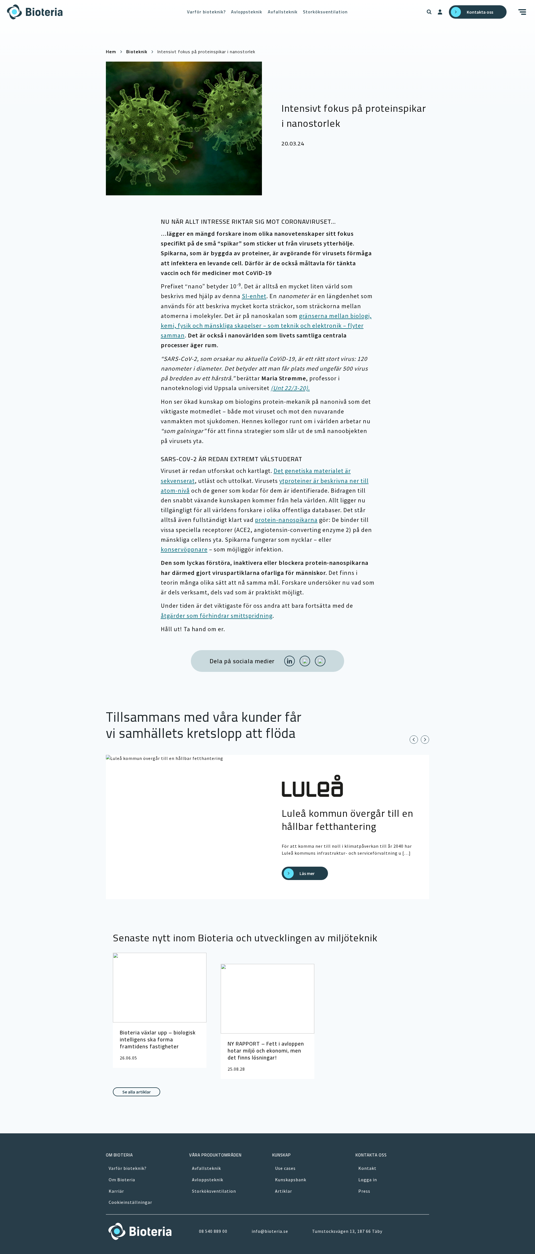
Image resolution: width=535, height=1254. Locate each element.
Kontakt (367, 1168)
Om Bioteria (122, 1179)
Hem (111, 51)
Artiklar (283, 1191)
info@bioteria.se (270, 1231)
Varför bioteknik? (206, 12)
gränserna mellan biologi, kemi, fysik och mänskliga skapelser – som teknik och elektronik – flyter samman (266, 325)
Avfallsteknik (283, 12)
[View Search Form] (429, 12)
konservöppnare (184, 549)
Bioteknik (136, 51)
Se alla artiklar (136, 1092)
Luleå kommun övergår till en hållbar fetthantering (347, 820)
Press (364, 1191)
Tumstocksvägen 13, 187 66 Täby (347, 1231)
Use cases (285, 1168)
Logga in (367, 1179)
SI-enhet (254, 296)
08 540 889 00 (213, 1231)
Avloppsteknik (246, 12)
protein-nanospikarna (286, 520)
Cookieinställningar (130, 1202)
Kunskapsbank (290, 1179)
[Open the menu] (523, 12)
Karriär (116, 1191)
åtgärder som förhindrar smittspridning (217, 615)
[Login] (440, 12)
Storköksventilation (325, 12)
